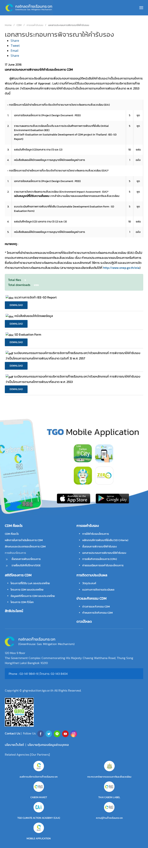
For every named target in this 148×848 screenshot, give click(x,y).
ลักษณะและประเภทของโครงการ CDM (25, 547)
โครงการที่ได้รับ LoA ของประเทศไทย (30, 583)
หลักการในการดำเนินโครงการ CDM (24, 540)
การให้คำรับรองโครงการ (95, 534)
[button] (141, 7)
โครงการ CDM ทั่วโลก (22, 602)
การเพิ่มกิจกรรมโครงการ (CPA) (99, 559)
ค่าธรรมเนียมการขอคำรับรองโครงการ (103, 565)
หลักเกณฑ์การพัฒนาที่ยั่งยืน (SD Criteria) (105, 540)
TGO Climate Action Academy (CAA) (38, 818)
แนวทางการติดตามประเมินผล (98, 590)
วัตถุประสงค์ (89, 583)
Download (16, 305)
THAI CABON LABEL (109, 797)
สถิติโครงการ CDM (18, 575)
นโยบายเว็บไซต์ (14, 744)
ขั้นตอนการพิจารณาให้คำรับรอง (99, 547)
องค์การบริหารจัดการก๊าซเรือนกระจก (39, 777)
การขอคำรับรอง (88, 525)
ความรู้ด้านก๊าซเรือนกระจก (109, 818)
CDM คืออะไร (12, 534)
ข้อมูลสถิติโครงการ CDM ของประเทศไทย (33, 596)
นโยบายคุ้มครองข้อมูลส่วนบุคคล (48, 744)
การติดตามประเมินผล (92, 575)
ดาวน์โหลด (84, 621)
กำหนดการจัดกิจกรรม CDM (97, 613)
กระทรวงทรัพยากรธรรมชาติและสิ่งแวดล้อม (109, 777)
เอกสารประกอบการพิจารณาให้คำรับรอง (104, 553)
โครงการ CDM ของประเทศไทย (27, 590)
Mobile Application (39, 838)
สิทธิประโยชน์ (14, 610)
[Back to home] (29, 7)
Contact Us (13, 733)
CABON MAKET (38, 797)
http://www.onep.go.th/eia (121, 267)
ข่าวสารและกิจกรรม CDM (96, 607)
